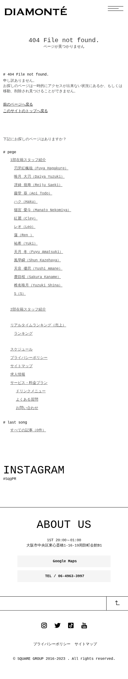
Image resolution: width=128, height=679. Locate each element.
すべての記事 (28, 430)
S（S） (20, 294)
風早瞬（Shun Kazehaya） (37, 260)
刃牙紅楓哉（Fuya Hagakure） (41, 168)
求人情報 (17, 374)
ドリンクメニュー (31, 391)
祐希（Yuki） (26, 244)
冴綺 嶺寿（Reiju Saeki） (38, 185)
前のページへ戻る (18, 104)
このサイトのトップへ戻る (25, 111)
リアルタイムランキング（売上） (38, 325)
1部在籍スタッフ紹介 (28, 160)
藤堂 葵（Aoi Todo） (33, 193)
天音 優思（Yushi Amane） (38, 269)
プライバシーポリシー (29, 358)
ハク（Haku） (26, 202)
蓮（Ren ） (24, 235)
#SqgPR (9, 479)
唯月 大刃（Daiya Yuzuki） (39, 177)
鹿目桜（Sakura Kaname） (37, 277)
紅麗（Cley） (26, 218)
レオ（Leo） (24, 227)
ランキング (23, 334)
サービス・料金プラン (29, 383)
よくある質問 (27, 400)
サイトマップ (21, 366)
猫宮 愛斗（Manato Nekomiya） (42, 210)
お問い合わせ (27, 408)
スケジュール (21, 349)
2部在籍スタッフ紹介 (28, 309)
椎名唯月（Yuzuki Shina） (38, 285)
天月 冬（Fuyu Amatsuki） (38, 252)
